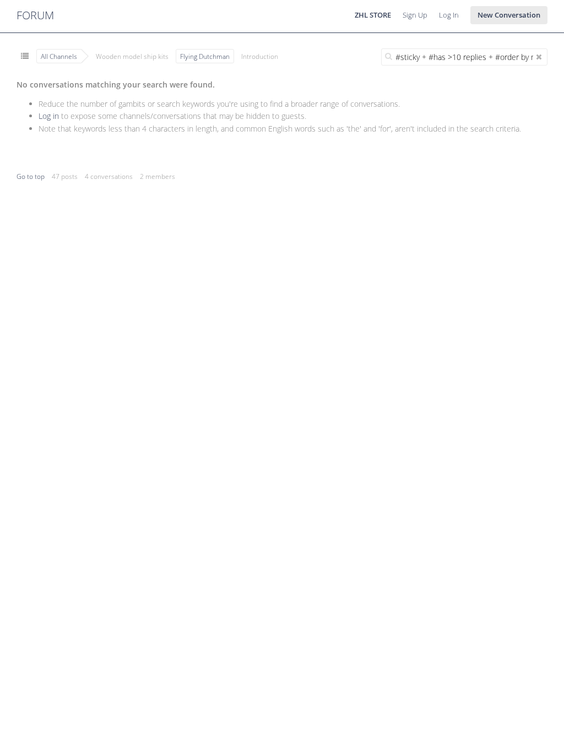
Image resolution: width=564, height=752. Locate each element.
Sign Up (415, 15)
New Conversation (509, 15)
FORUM (35, 15)
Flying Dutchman (205, 56)
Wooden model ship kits (132, 56)
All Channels (59, 56)
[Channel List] (24, 56)
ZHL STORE (373, 15)
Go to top (31, 176)
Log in (49, 116)
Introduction (259, 56)
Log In (449, 15)
